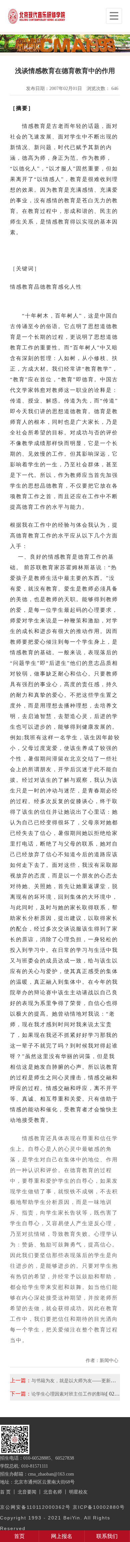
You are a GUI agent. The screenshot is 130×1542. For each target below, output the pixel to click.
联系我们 (107, 1536)
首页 (19, 1536)
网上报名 (61, 1536)
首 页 (5, 1492)
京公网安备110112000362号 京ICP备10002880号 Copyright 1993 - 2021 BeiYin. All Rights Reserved (62, 1517)
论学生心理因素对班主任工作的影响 (68, 1394)
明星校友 (78, 1492)
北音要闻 (27, 1492)
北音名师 (52, 1492)
